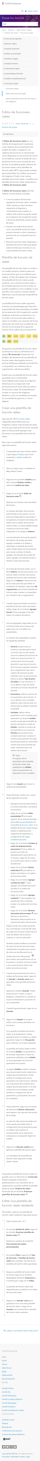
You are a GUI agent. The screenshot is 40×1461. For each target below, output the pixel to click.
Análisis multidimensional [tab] (15, 79)
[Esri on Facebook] (7, 1447)
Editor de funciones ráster (16, 94)
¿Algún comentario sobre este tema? (22, 1331)
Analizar (11, 30)
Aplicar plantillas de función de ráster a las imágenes (21, 100)
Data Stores (6, 1368)
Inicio (4, 1357)
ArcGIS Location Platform (12, 1399)
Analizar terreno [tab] (11, 64)
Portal (4, 1361)
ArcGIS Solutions (8, 1407)
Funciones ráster (26, 33)
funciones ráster (23, 419)
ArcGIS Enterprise (13, 3)
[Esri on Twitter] (3, 1447)
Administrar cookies (18, 1457)
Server (4, 1364)
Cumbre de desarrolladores (13, 1434)
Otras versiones (22, 124)
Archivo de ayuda (9, 127)
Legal (28, 1457)
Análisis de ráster (11, 33)
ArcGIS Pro (6, 1392)
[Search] (22, 10)
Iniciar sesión (33, 11)
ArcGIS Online (7, 1388)
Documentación (8, 1379)
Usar (3, 30)
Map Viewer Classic (24, 30)
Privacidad (5, 1457)
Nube (4, 1372)
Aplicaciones (7, 1375)
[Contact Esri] (15, 1447)
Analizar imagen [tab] (11, 59)
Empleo (5, 1423)
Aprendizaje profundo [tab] (14, 74)
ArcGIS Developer (9, 1403)
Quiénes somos (8, 1420)
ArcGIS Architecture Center (13, 1410)
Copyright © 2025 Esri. (10, 1454)
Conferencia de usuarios (12, 1431)
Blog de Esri (7, 1427)
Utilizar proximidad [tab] (13, 54)
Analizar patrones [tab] (12, 49)
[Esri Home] (6, 1439)
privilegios (20, 454)
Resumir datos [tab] (11, 44)
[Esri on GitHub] (11, 1447)
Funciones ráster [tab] (11, 83)
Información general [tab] (13, 39)
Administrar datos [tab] (12, 69)
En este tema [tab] (8, 134)
